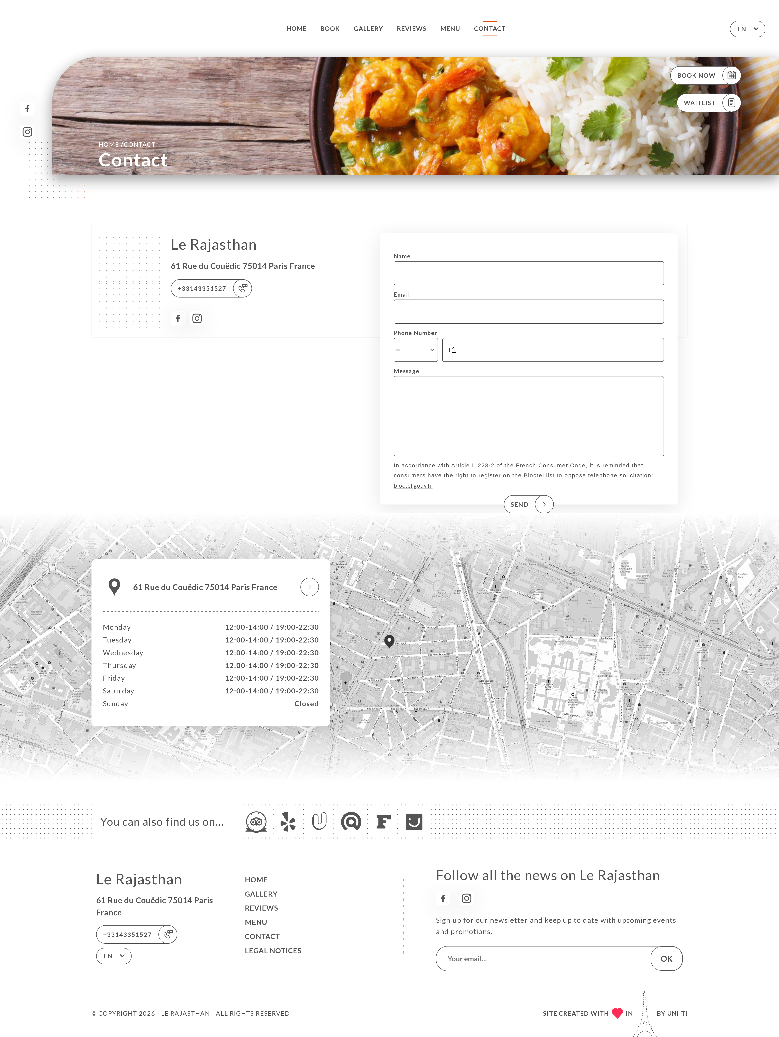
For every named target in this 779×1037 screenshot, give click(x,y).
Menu (450, 28)
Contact (490, 28)
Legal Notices (273, 950)
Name (402, 256)
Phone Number (416, 332)
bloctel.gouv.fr (413, 485)
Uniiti (677, 1013)
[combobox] (415, 349)
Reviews (412, 28)
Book (330, 28)
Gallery (368, 28)
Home (297, 28)
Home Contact (127, 144)
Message (407, 371)
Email (402, 294)
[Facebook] (27, 109)
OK (666, 958)
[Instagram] (27, 132)
